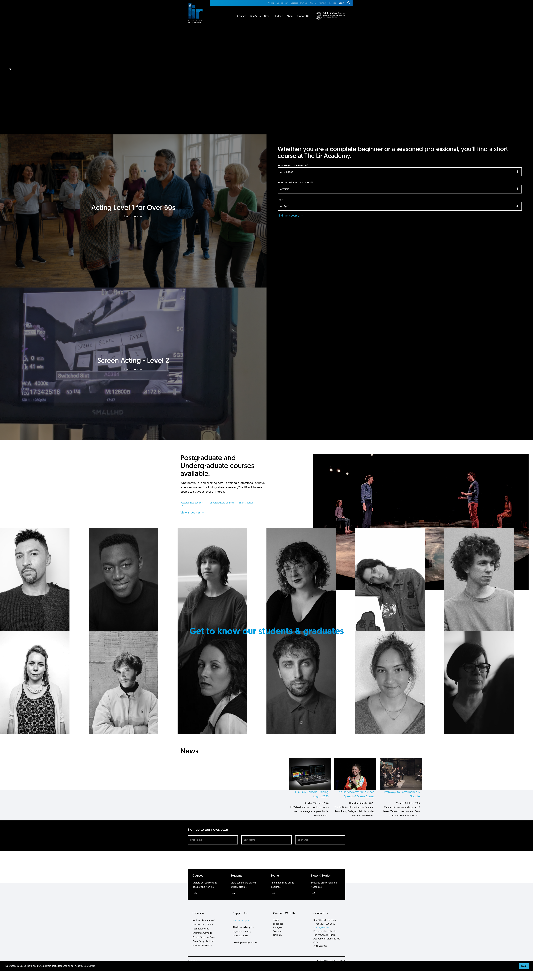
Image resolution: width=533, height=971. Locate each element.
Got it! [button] (524, 966)
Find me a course (289, 215)
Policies (332, 3)
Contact (322, 3)
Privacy (342, 961)
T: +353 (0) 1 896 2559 (324, 923)
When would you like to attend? (295, 182)
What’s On (255, 16)
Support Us (303, 16)
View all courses (190, 512)
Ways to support (241, 920)
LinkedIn (277, 934)
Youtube (277, 931)
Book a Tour (282, 3)
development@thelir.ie (245, 942)
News (267, 16)
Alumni (271, 3)
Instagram (278, 927)
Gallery (313, 3)
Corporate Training (299, 3)
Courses (241, 16)
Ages (280, 199)
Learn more (131, 216)
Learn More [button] (89, 966)
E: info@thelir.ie (321, 927)
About (290, 16)
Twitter (276, 919)
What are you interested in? (293, 165)
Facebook (278, 923)
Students (278, 16)
